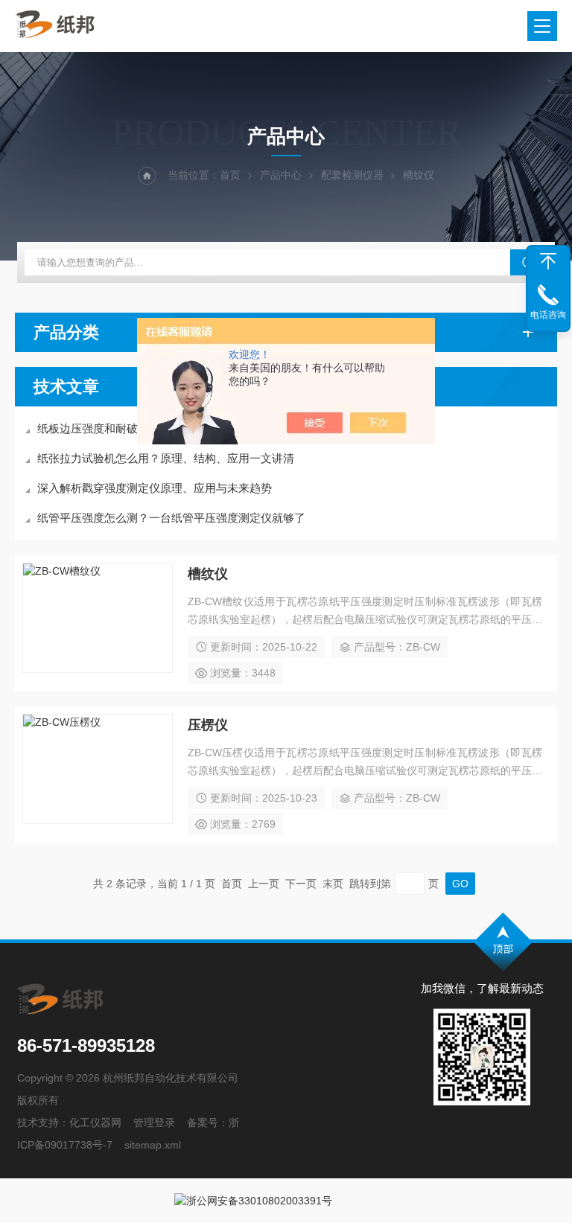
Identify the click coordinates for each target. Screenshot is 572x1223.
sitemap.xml (152, 1145)
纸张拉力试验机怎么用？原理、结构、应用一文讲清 (165, 458)
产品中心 (281, 175)
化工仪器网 (95, 1122)
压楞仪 (208, 725)
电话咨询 (548, 315)
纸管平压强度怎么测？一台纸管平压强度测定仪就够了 (171, 517)
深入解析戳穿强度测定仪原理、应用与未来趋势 (154, 488)
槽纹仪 (208, 573)
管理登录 (154, 1122)
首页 (230, 175)
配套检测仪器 (352, 175)
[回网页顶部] (548, 261)
